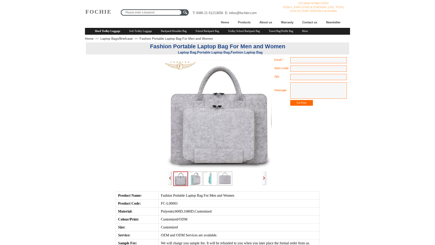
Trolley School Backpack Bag (244, 31)
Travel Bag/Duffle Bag (281, 31)
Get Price (302, 102)
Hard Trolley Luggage (107, 31)
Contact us (309, 22)
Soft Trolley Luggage (140, 31)
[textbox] (151, 12)
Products (244, 22)
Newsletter (333, 22)
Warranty (287, 22)
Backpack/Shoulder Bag (174, 31)
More (305, 31)
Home (225, 22)
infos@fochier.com (243, 13)
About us (265, 22)
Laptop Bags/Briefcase (116, 38)
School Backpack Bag (207, 31)
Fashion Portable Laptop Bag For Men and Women (176, 38)
